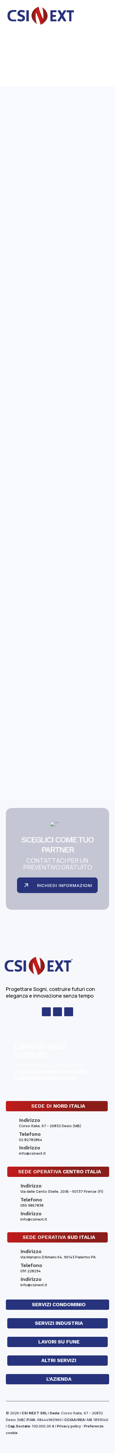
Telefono (30, 1134)
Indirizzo (29, 1148)
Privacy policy (69, 1426)
